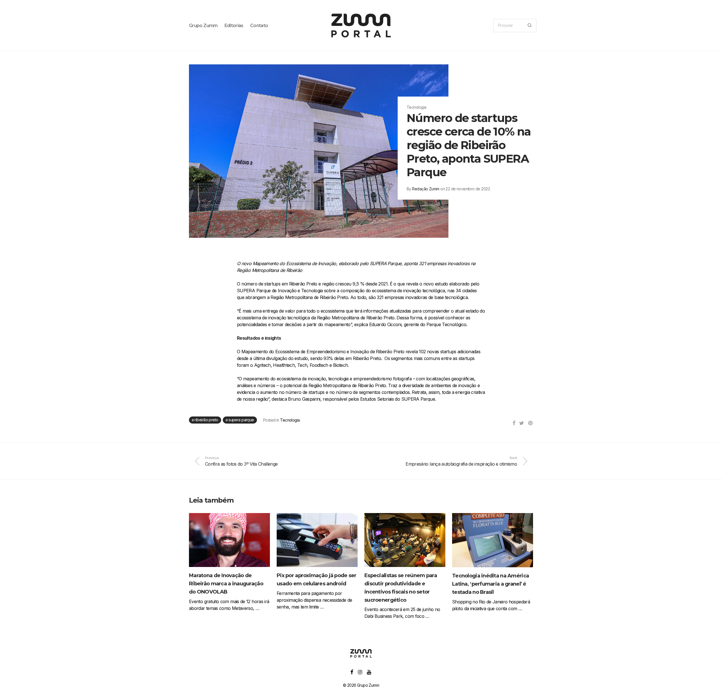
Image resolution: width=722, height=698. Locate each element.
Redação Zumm (425, 188)
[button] (529, 25)
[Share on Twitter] (521, 423)
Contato (259, 25)
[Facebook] (351, 671)
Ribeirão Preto (206, 419)
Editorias (233, 25)
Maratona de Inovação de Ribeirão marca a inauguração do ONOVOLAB (226, 583)
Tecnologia (290, 420)
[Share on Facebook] (513, 423)
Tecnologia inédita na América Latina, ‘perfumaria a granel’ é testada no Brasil (490, 584)
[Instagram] (360, 671)
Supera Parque (241, 419)
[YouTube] (369, 671)
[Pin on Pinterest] (530, 423)
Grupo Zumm (203, 25)
